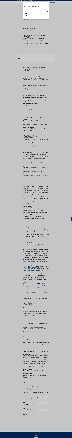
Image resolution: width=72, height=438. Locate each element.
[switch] (47, 11)
